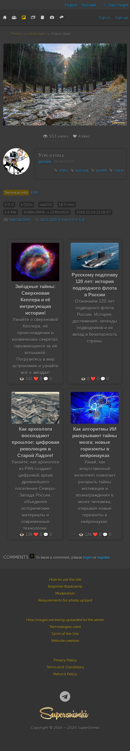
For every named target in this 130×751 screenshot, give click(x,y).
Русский (88, 5)
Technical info (16, 192)
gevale (44, 161)
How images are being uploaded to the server (65, 620)
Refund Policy (65, 674)
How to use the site (65, 579)
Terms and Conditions (65, 667)
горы (119, 170)
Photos (16, 34)
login (87, 557)
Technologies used (65, 627)
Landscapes (36, 34)
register (103, 557)
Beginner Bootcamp (65, 586)
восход (82, 170)
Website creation (65, 640)
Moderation (65, 593)
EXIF (34, 192)
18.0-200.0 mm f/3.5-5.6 (62, 220)
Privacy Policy (65, 660)
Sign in (104, 17)
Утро (63, 170)
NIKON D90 (19, 220)
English (71, 5)
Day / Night (118, 5)
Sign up (121, 17)
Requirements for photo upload (65, 600)
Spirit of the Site (65, 634)
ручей (101, 170)
